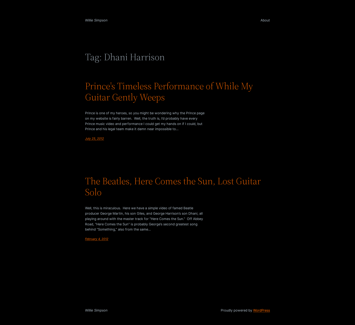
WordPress (261, 310)
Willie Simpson (96, 20)
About (265, 20)
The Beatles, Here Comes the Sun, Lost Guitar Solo (173, 186)
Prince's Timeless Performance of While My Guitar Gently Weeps (169, 91)
